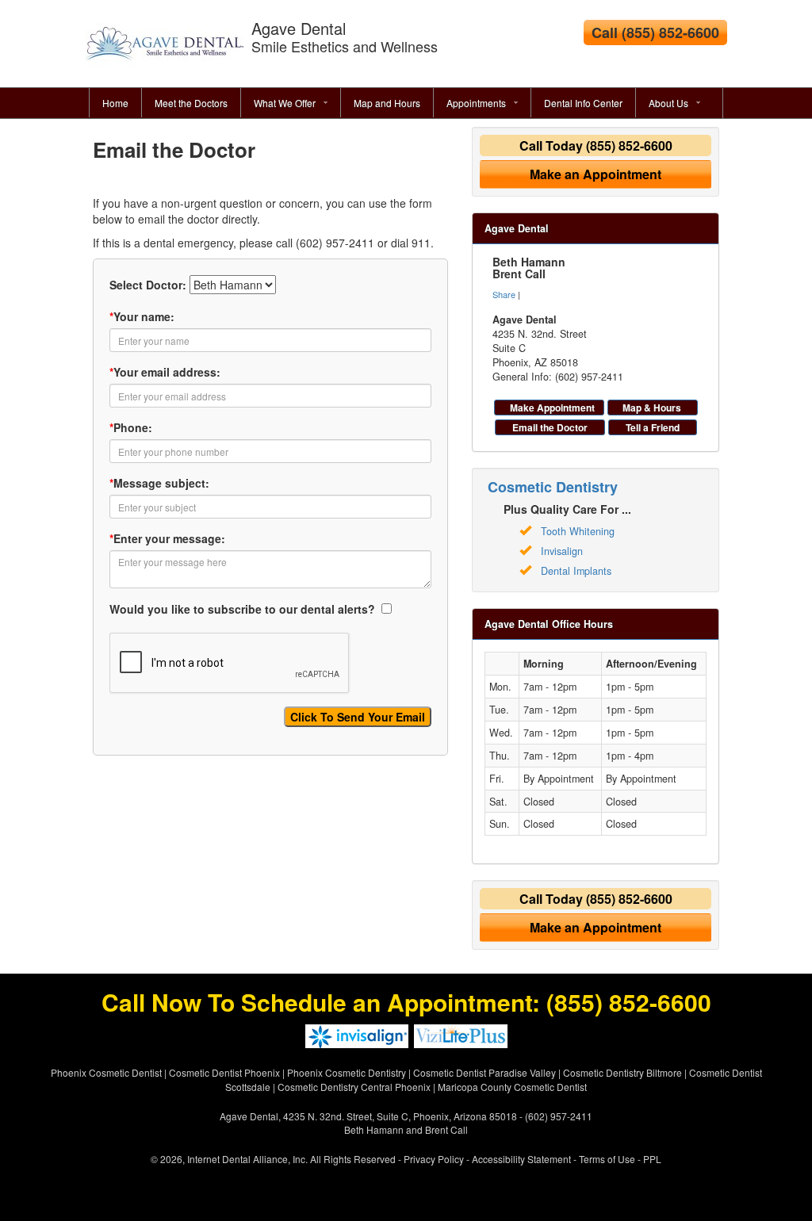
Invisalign (562, 551)
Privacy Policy (434, 1159)
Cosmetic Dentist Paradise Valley (484, 1072)
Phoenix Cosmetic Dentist (106, 1072)
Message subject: (159, 483)
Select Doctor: (147, 285)
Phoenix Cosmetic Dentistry (346, 1072)
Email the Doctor (550, 427)
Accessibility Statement (521, 1159)
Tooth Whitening (578, 531)
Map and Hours (387, 102)
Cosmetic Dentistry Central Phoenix (354, 1086)
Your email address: (164, 372)
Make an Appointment (595, 174)
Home (115, 102)
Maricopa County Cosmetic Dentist (512, 1086)
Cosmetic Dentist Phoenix (224, 1072)
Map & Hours (651, 407)
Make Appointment (552, 407)
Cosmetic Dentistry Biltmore (622, 1072)
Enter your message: (167, 538)
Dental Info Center (583, 102)
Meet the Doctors (191, 102)
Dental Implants (576, 571)
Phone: (130, 427)
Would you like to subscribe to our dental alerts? (243, 609)
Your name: (141, 316)
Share (503, 294)
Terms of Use (607, 1159)
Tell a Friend (653, 427)
